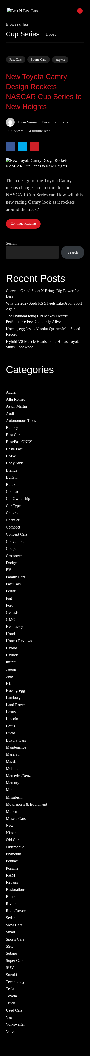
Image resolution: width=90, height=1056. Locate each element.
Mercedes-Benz (18, 775)
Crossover (14, 555)
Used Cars (14, 1010)
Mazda (11, 761)
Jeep (9, 676)
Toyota (60, 59)
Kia (9, 683)
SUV (10, 967)
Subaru (11, 953)
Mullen (11, 811)
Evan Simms (28, 122)
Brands (11, 470)
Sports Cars (38, 59)
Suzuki (11, 974)
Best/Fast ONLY (19, 442)
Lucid (10, 733)
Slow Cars (14, 925)
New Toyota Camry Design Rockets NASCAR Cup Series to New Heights (44, 92)
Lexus (11, 712)
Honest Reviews (19, 641)
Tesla (10, 989)
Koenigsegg (15, 690)
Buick (11, 484)
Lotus (10, 726)
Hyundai (13, 655)
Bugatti (12, 477)
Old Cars (13, 840)
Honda (11, 633)
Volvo (11, 1031)
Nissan (11, 832)
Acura (11, 392)
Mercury (13, 783)
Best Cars (13, 434)
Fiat (9, 598)
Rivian (11, 903)
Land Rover (15, 704)
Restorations (16, 889)
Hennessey (14, 626)
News (10, 825)
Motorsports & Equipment (26, 804)
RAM (10, 875)
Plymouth (13, 854)
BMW (11, 456)
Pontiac (12, 861)
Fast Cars (16, 59)
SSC (9, 946)
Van (9, 1017)
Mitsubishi (14, 797)
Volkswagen (16, 1024)
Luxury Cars (16, 740)
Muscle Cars (16, 818)
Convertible (15, 541)
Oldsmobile (15, 847)
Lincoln (12, 719)
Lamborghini (16, 697)
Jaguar (11, 669)
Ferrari (11, 591)
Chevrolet (14, 513)
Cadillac (12, 491)
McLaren (13, 768)
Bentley (12, 427)
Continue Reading (23, 223)
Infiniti (11, 662)
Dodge (11, 563)
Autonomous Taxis (21, 420)
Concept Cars (17, 534)
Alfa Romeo (16, 399)
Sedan (11, 918)
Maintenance (16, 747)
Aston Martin (16, 406)
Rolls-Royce (16, 911)
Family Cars (15, 577)
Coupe (11, 548)
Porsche (12, 868)
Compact (13, 527)
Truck (10, 1003)
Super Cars (15, 960)
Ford (10, 605)
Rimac (11, 896)
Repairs (12, 882)
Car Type (13, 505)
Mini (10, 790)
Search (11, 243)
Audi (10, 413)
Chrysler (13, 520)
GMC (10, 619)
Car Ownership (18, 498)
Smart (10, 932)
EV (9, 570)
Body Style (15, 463)
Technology (15, 982)
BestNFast (14, 449)
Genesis (12, 612)
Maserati (13, 754)
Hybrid (11, 648)
